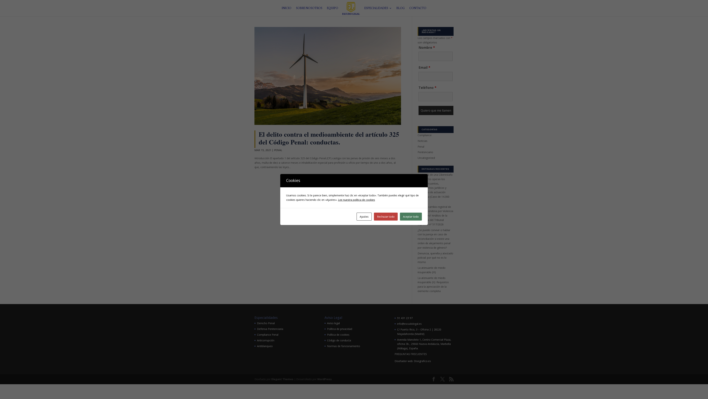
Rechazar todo (386, 216)
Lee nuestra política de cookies (356, 200)
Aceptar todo (411, 216)
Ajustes (364, 216)
